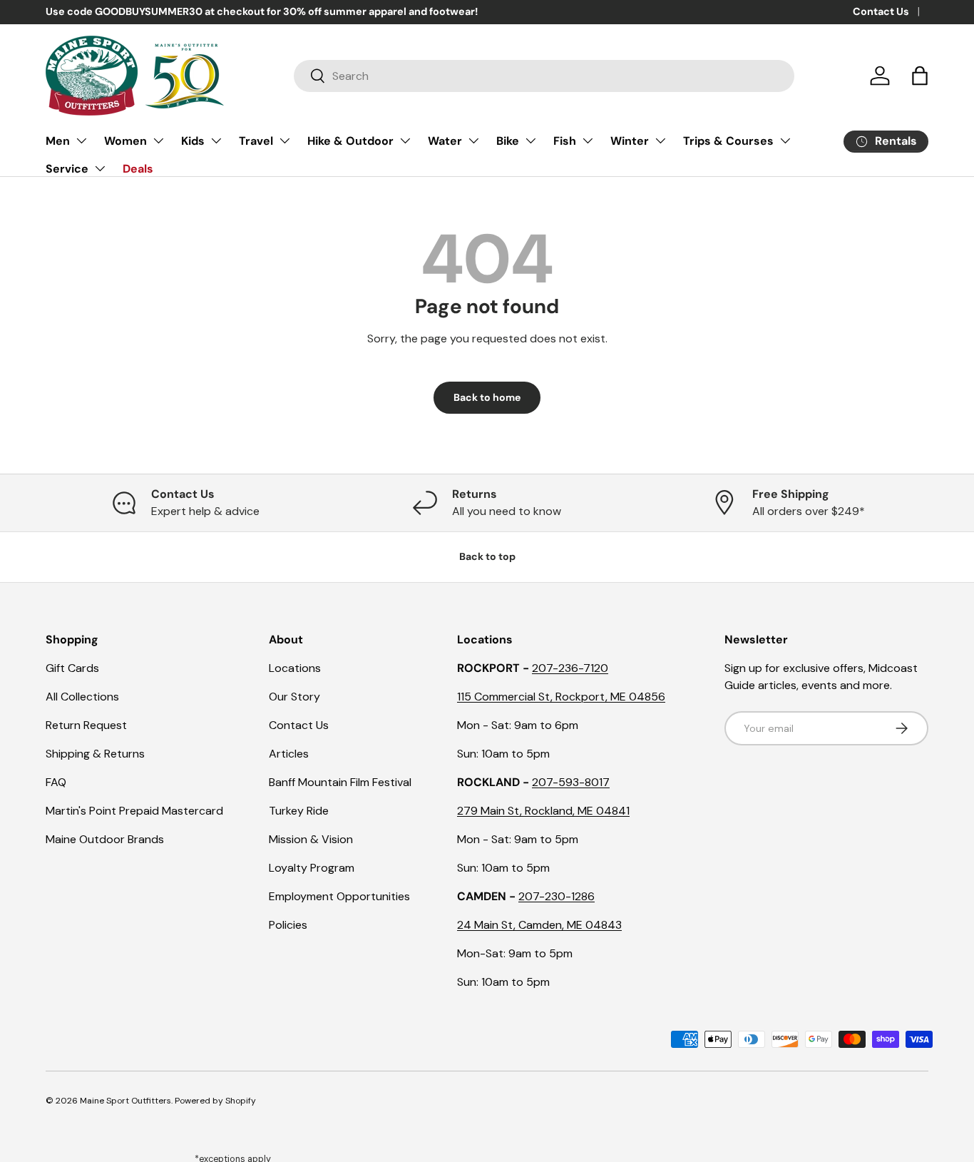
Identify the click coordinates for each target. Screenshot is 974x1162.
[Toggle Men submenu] (81, 140)
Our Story (294, 696)
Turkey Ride (299, 810)
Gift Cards (72, 668)
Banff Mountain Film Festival (340, 782)
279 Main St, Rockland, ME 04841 (543, 810)
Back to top (487, 556)
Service (67, 168)
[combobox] (544, 76)
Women (125, 140)
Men (58, 140)
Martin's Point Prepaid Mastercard (134, 810)
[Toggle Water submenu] (473, 140)
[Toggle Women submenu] (158, 140)
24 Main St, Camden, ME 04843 (539, 924)
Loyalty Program (311, 867)
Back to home (487, 397)
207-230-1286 (556, 896)
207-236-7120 (570, 668)
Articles (289, 753)
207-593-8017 (571, 782)
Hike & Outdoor (350, 140)
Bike (507, 140)
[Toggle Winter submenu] (660, 140)
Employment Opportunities (339, 896)
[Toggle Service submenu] (99, 168)
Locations (295, 668)
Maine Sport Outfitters (125, 1100)
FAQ (56, 782)
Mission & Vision (311, 839)
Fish (564, 140)
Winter (629, 140)
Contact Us (881, 11)
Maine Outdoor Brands (105, 839)
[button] (919, 75)
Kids (193, 140)
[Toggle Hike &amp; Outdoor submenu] (405, 140)
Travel (256, 140)
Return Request (86, 725)
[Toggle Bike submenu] (530, 140)
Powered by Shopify (215, 1100)
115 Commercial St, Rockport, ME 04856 (561, 696)
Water (445, 140)
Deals (138, 168)
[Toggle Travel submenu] (284, 140)
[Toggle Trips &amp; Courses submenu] (785, 140)
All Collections (82, 696)
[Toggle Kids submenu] (216, 140)
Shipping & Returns (95, 753)
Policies (288, 924)
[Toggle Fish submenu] (587, 140)
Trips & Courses (728, 140)
